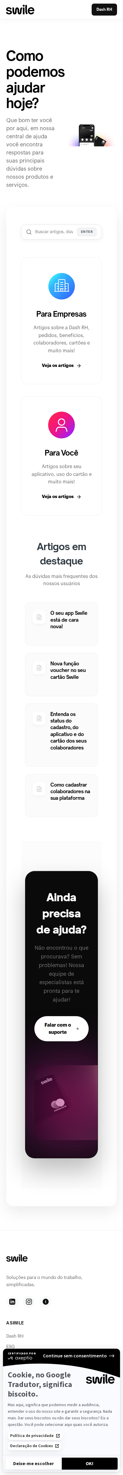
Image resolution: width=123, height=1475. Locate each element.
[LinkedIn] (12, 1302)
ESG (10, 1347)
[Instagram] (29, 1302)
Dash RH (104, 9)
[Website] (46, 1302)
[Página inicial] (20, 9)
